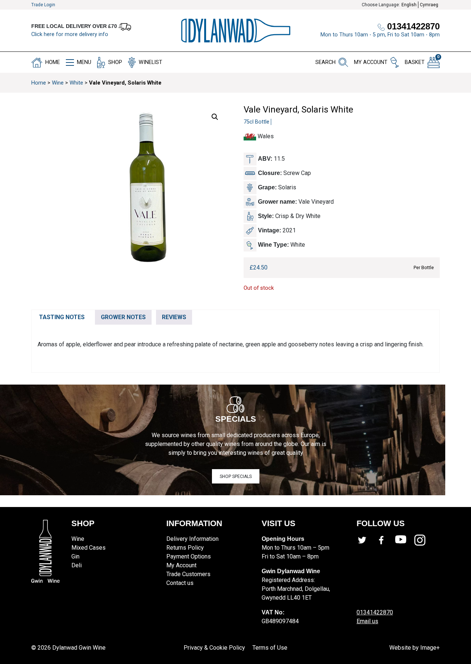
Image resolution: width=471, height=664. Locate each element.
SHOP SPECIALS (236, 476)
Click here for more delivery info (69, 34)
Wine (58, 82)
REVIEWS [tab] (174, 317)
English (409, 4)
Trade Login (43, 4)
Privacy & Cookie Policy (214, 647)
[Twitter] (366, 540)
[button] (215, 117)
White (76, 82)
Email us (367, 621)
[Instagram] (423, 540)
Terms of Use (269, 647)
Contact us (180, 582)
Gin (75, 556)
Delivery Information (192, 538)
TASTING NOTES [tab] (62, 317)
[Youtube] (404, 540)
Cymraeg (429, 4)
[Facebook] (385, 540)
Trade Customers (188, 574)
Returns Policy (185, 547)
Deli (76, 565)
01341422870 (375, 612)
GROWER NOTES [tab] (123, 317)
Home (38, 82)
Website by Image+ (414, 647)
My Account (181, 565)
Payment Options (188, 556)
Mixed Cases (88, 547)
